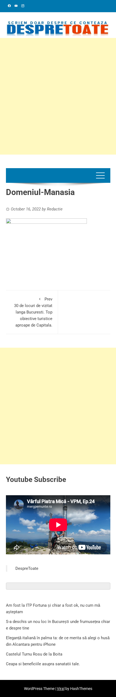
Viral (60, 688)
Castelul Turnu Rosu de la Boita (34, 654)
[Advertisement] (58, 96)
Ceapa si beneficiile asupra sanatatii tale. (43, 663)
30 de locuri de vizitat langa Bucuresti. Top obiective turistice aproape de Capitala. (33, 312)
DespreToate (26, 568)
